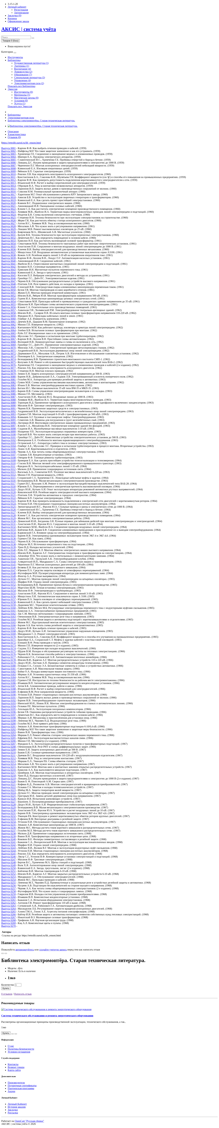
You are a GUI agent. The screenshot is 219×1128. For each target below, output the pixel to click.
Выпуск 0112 (8, 469)
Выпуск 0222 (8, 787)
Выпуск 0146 (8, 567)
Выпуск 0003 (8, 154)
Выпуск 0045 (8, 275)
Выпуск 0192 (8, 700)
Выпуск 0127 (8, 512)
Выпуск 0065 (8, 333)
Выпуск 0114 (8, 475)
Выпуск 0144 (8, 561)
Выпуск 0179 (8, 663)
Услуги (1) (19, 103)
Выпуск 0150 (8, 579)
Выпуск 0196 (8, 712)
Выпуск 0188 (8, 689)
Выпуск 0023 (8, 211)
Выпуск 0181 (8, 668)
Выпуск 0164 (8, 619)
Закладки (13, 1109)
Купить (6, 988)
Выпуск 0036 (8, 249)
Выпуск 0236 (8, 827)
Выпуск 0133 (8, 529)
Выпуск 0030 (8, 232)
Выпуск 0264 (8, 908)
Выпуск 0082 (8, 382)
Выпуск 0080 (8, 376)
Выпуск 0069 (8, 344)
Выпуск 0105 (8, 449)
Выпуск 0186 (8, 683)
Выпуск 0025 (8, 217)
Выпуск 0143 (8, 558)
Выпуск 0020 (8, 203)
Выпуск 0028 (8, 226)
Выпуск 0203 (8, 732)
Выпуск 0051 (8, 292)
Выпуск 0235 (8, 824)
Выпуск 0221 (8, 784)
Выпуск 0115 (8, 477)
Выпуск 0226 (8, 798)
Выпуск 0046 (8, 278)
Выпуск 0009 (8, 171)
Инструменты (15, 57)
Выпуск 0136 (8, 538)
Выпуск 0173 (8, 645)
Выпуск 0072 (8, 353)
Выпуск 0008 (8, 168)
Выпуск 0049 (8, 287)
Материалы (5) (22, 94)
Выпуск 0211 (8, 755)
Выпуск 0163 (8, 616)
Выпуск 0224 (8, 793)
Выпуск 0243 (8, 848)
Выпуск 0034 (8, 243)
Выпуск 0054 (8, 301)
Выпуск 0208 (8, 746)
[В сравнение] (5, 953)
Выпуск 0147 (8, 570)
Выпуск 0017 (8, 194)
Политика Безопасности (21, 1049)
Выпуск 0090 (8, 405)
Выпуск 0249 (8, 865)
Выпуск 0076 (8, 365)
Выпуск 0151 (8, 582)
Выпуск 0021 (8, 206)
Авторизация (21, 12)
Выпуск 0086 (8, 394)
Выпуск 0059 (8, 316)
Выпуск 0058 (8, 313)
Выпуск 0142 (8, 556)
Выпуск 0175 (8, 651)
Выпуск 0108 (8, 457)
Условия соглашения (19, 1051)
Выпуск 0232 (8, 816)
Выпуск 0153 (8, 587)
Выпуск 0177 (8, 657)
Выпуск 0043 (8, 269)
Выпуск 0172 (8, 642)
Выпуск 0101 (8, 437)
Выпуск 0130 (8, 521)
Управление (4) (22, 80)
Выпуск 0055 (8, 304)
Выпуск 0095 (8, 420)
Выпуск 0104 (8, 446)
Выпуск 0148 (8, 573)
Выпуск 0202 (8, 729)
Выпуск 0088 (8, 399)
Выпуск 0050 (8, 290)
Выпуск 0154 (8, 590)
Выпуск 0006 (8, 162)
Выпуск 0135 (8, 535)
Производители (16, 1082)
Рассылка (13, 1112)
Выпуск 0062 (8, 324)
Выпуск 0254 (8, 879)
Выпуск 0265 (8, 911)
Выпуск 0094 (8, 417)
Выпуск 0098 (8, 428)
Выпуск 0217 (8, 772)
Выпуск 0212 (8, 758)
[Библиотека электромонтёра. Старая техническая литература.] (43, 126)
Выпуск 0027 (8, 223)
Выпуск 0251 (8, 871)
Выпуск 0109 (8, 460)
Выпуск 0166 (8, 625)
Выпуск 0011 (8, 177)
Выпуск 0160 (8, 608)
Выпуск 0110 (8, 463)
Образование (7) (23, 74)
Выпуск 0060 (8, 318)
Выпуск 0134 (8, 532)
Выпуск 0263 (8, 905)
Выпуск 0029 (8, 229)
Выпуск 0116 (8, 480)
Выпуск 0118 (8, 486)
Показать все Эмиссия (20, 106)
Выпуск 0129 (8, 518)
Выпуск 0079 (8, 373)
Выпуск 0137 (8, 541)
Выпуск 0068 (8, 342)
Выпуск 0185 (8, 680)
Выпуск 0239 (8, 836)
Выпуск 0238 (8, 833)
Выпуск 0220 (8, 781)
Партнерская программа (21, 1088)
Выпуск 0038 (8, 255)
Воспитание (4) (22, 68)
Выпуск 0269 (8, 923)
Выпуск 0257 (8, 888)
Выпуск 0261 (8, 900)
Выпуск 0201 (8, 726)
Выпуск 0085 (8, 391)
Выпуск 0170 (8, 636)
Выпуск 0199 (8, 720)
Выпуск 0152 (8, 584)
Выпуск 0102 (8, 440)
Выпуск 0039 (8, 258)
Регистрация (21, 9)
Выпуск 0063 (8, 327)
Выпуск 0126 (8, 509)
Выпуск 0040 (8, 261)
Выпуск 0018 (8, 197)
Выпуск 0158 (8, 602)
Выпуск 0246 (8, 856)
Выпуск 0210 (8, 752)
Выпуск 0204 (8, 735)
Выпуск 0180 (8, 665)
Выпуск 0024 (8, 214)
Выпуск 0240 (8, 839)
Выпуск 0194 (8, 706)
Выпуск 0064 (8, 330)
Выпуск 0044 (8, 272)
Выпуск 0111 (8, 466)
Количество (7, 984)
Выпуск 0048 (8, 284)
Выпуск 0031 (8, 235)
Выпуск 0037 (8, 252)
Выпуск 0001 (8, 148)
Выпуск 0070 (8, 347)
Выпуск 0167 (8, 628)
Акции (11, 1091)
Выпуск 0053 (8, 298)
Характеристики (17, 134)
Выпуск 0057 (8, 310)
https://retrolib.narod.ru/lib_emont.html (21, 142)
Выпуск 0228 (8, 804)
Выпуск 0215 (8, 767)
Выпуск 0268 (8, 920)
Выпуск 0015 (8, 188)
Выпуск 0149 (8, 576)
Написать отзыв (23, 994)
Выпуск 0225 (8, 796)
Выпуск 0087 (8, 396)
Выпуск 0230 (8, 810)
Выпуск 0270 (8, 926)
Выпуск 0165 (8, 622)
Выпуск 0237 (8, 830)
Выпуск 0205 (8, 738)
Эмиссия (12, 89)
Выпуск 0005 (8, 159)
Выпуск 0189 (8, 691)
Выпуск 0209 (8, 749)
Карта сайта (14, 1070)
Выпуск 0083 (8, 385)
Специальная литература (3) (29, 77)
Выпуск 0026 (8, 220)
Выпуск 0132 (8, 527)
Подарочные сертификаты (22, 1085)
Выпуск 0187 (8, 686)
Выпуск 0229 (8, 807)
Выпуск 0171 (8, 639)
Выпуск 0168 (8, 631)
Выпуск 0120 (8, 492)
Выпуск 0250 (8, 868)
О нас (11, 1046)
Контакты (13, 1064)
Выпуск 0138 (8, 544)
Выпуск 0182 (8, 671)
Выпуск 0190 (8, 694)
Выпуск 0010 (8, 174)
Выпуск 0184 (8, 677)
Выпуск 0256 (8, 885)
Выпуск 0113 (8, 472)
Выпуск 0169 (8, 634)
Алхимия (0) (21, 100)
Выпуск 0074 (8, 359)
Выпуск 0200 (8, 723)
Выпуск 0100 (8, 434)
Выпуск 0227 (8, 801)
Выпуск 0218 (8, 775)
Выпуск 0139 (8, 547)
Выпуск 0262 (8, 903)
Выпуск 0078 (8, 370)
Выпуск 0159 (8, 605)
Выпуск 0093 (8, 414)
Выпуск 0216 (8, 769)
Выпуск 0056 (8, 307)
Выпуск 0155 (8, 593)
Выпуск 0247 (8, 859)
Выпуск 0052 (8, 295)
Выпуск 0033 (8, 240)
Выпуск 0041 (8, 263)
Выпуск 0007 (8, 165)
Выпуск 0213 (8, 761)
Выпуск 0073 (8, 356)
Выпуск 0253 (8, 876)
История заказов (17, 1107)
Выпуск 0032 (8, 237)
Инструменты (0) (23, 92)
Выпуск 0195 (8, 709)
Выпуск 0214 (8, 764)
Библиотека (14, 60)
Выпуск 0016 (8, 191)
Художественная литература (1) (31, 63)
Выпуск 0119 (8, 489)
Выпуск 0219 (8, 778)
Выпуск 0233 (8, 819)
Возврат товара (16, 1067)
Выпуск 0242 (8, 845)
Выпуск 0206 (8, 741)
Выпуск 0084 (8, 388)
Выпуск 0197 (8, 715)
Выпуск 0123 (8, 501)
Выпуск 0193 (8, 703)
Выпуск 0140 (8, 550)
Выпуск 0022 (8, 209)
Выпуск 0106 (8, 451)
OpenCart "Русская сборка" (29, 1121)
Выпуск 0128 (8, 515)
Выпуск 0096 (8, 423)
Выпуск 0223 (8, 790)
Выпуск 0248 (8, 862)
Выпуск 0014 (8, 185)
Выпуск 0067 (8, 339)
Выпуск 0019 (8, 200)
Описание (13, 131)
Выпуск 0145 (8, 564)
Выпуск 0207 (8, 743)
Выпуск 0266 (8, 914)
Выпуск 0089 (8, 402)
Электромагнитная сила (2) (29, 83)
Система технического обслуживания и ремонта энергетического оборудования (47, 1015)
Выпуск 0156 (8, 596)
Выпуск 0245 (8, 853)
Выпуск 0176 (8, 654)
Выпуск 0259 (8, 894)
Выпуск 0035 (8, 246)
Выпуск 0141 (8, 553)
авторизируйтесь (24, 949)
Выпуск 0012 (8, 180)
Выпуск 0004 (8, 156)
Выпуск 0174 (8, 648)
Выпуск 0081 (8, 379)
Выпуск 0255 (8, 882)
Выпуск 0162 (8, 613)
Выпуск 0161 (8, 610)
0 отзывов (6, 994)
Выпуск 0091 (8, 408)
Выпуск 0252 (8, 874)
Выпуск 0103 (8, 443)
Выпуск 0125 (8, 506)
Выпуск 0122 (8, 498)
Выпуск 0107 (8, 454)
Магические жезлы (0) (26, 97)
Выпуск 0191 (8, 697)
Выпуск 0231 (8, 813)
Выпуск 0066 (8, 336)
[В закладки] (2, 953)
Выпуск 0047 (8, 281)
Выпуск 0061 (8, 321)
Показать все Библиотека (21, 86)
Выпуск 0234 (8, 822)
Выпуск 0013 (8, 183)
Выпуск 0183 (8, 674)
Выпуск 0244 (8, 850)
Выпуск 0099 (8, 431)
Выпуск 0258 (8, 891)
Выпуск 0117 (8, 483)
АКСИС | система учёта (28, 29)
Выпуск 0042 (8, 266)
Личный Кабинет (17, 1104)
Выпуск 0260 (8, 897)
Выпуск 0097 (8, 425)
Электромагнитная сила (21, 117)
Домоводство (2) (23, 71)
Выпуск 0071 (8, 350)
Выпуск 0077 (8, 368)
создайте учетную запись (53, 949)
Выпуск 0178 (8, 660)
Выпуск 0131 (8, 524)
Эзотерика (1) (21, 66)
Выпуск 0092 (8, 411)
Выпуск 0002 (8, 151)
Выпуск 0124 (8, 503)
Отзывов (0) (14, 137)
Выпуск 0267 (8, 917)
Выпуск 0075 (8, 362)
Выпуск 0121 (8, 495)
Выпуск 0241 (8, 842)
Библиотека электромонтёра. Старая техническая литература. (41, 120)
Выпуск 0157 (8, 599)
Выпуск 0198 (8, 717)
